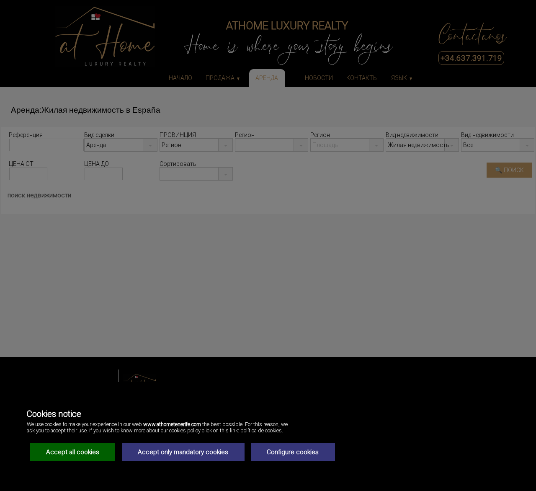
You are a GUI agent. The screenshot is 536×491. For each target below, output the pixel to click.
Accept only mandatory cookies (183, 452)
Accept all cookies (72, 452)
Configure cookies (293, 452)
